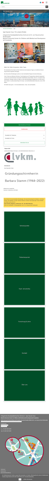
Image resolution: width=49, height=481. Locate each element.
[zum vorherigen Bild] (7, 53)
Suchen (47, 7)
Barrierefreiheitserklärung (6, 472)
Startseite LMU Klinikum (7, 28)
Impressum (3, 469)
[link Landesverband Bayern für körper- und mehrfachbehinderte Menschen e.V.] (24, 158)
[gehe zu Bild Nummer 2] (25, 61)
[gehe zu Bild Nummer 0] (23, 61)
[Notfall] (43, 3)
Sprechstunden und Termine (24, 124)
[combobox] (24, 7)
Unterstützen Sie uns (24, 142)
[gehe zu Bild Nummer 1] (24, 61)
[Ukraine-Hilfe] (40, 3)
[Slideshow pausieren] (6, 61)
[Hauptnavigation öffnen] (46, 2)
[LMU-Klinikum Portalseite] (5, 2)
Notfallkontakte (24, 129)
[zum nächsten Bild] (42, 53)
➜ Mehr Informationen (27, 479)
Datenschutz (3, 471)
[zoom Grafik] (24, 107)
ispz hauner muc (8, 11)
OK (19, 479)
